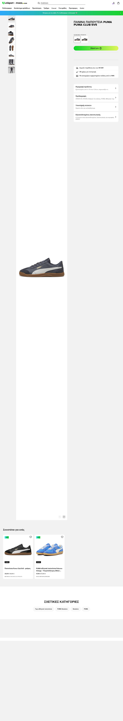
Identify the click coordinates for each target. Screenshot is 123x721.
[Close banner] (120, 13)
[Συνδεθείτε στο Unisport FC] (113, 3)
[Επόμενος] (64, 517)
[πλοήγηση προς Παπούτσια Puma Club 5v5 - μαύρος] (84, 39)
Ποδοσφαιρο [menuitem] (7, 8)
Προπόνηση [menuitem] (36, 8)
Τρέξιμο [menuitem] (46, 8)
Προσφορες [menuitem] (73, 8)
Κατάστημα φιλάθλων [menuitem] (22, 8)
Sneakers (76, 609)
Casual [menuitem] (54, 8)
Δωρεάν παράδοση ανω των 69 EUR (91, 68)
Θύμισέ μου (95, 48)
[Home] (14, 3)
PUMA (86, 609)
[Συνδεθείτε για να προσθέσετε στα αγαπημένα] (30, 537)
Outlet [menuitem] (82, 8)
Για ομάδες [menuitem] (63, 8)
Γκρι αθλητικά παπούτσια (43, 609)
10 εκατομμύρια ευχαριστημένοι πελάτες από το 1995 (96, 75)
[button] (11, 26)
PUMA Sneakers (62, 609)
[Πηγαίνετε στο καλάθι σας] (118, 3)
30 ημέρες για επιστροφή (87, 72)
